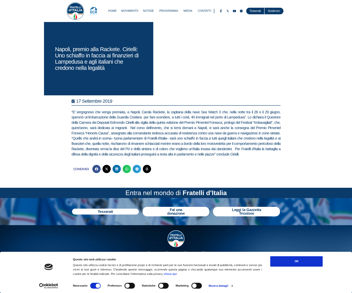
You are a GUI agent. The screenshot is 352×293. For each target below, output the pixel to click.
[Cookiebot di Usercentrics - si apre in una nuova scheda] (49, 286)
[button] (96, 169)
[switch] (129, 286)
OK (296, 261)
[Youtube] (234, 11)
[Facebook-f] (221, 11)
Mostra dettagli (218, 285)
